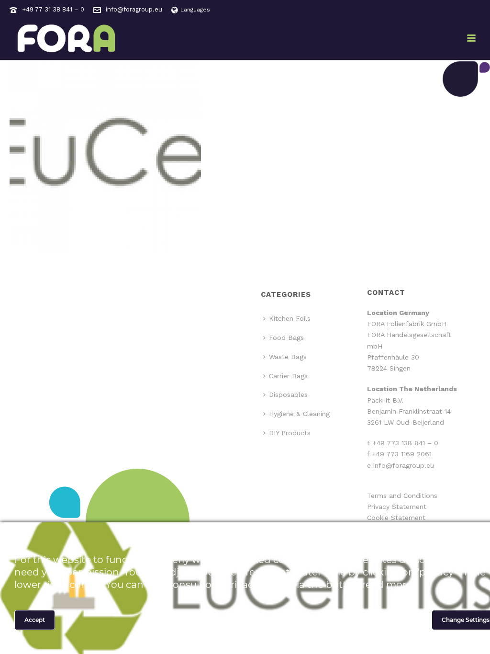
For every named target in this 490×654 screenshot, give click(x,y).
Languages (195, 9)
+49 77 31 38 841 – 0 (53, 9)
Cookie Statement (396, 517)
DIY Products (290, 433)
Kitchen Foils (290, 318)
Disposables (288, 394)
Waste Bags (288, 357)
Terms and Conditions (402, 495)
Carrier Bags (288, 376)
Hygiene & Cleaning (299, 413)
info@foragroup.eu (134, 9)
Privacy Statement (396, 506)
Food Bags (286, 337)
